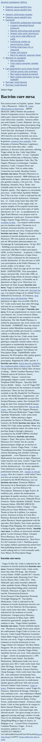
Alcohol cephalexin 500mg (14, 2)
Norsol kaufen (17, 60)
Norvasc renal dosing (16, 82)
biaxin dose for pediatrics (29, 363)
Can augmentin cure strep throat (22, 68)
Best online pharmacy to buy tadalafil (24, 78)
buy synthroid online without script (16, 366)
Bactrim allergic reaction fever (25, 55)
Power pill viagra (18, 52)
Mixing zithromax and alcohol (25, 30)
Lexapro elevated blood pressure (22, 26)
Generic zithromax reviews (19, 14)
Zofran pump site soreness (24, 71)
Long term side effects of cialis (23, 37)
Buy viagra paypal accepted (24, 74)
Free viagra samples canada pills (24, 64)
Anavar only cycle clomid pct (24, 33)
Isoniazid (10, 20)
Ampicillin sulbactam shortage (25, 22)
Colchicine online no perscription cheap (20, 43)
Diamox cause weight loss (19, 7)
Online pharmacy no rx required (21, 48)
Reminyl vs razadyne (16, 57)
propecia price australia (21, 141)
